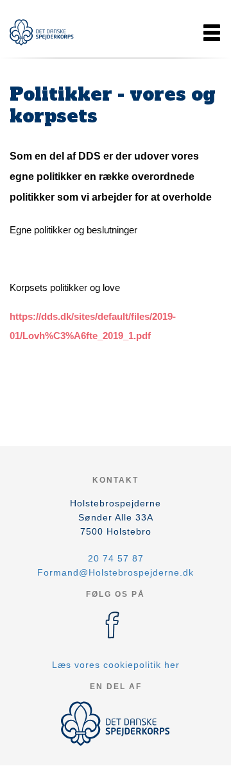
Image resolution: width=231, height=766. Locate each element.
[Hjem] (42, 32)
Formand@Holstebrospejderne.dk (115, 572)
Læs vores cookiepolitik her (116, 665)
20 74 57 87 (116, 558)
